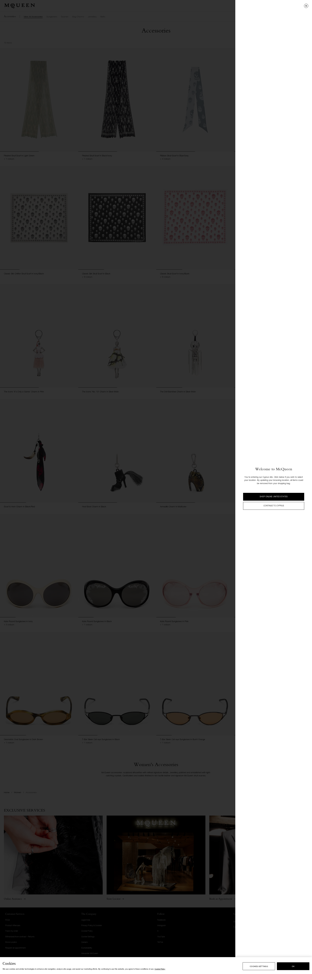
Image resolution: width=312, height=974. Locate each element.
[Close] (306, 6)
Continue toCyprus (273, 506)
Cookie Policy (160, 969)
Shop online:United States (274, 497)
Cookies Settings (259, 966)
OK (293, 966)
